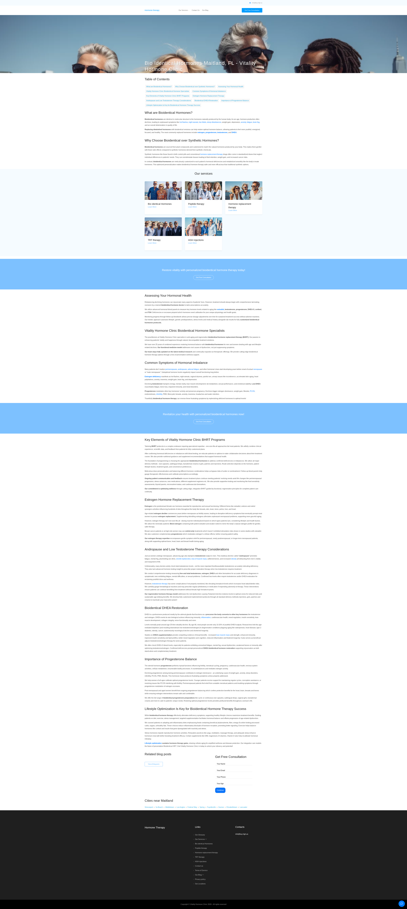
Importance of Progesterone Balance (235, 100)
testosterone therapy (159, 584)
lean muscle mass (223, 635)
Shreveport (149, 807)
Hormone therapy (152, 10)
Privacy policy (200, 879)
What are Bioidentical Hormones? (159, 86)
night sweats (193, 122)
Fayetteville (211, 807)
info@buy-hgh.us (257, 3)
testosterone (222, 132)
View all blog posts (154, 764)
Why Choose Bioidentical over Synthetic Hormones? (195, 86)
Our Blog (205, 10)
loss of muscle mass (199, 559)
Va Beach (159, 807)
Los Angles (181, 807)
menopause (257, 369)
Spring (202, 807)
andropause (182, 369)
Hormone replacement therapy (206, 853)
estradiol (220, 309)
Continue (220, 790)
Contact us (196, 10)
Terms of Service (201, 870)
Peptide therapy (196, 204)
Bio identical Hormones (160, 204)
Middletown (169, 807)
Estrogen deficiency (153, 376)
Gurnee (221, 807)
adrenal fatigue (193, 369)
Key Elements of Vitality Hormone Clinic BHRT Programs (167, 96)
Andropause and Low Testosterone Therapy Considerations (168, 100)
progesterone (211, 132)
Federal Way (192, 807)
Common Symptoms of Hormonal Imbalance (209, 91)
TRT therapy (154, 240)
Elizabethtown (231, 807)
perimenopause (171, 369)
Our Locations (200, 884)
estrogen (201, 132)
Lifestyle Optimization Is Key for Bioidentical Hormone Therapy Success (173, 105)
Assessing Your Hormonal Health (230, 86)
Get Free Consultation (252, 10)
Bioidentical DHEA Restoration (206, 100)
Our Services (183, 10)
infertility (159, 394)
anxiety (243, 122)
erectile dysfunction (183, 559)
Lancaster (243, 807)
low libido (202, 122)
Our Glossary (200, 835)
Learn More (152, 207)
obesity (233, 559)
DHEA (234, 132)
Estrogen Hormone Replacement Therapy (208, 96)
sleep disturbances (214, 122)
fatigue (249, 122)
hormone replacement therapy (211, 154)
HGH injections (196, 240)
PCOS (252, 391)
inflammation (206, 617)
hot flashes (184, 122)
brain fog (256, 122)
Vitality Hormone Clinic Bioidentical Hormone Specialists (167, 91)
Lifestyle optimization (153, 743)
